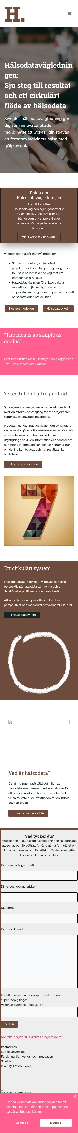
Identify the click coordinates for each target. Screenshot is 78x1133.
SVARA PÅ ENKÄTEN (42, 236)
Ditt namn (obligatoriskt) (17, 865)
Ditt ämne (8, 907)
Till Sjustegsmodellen (23, 464)
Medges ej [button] (22, 1122)
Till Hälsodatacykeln (22, 614)
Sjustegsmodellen (21, 308)
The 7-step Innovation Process (25, 363)
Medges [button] (55, 1122)
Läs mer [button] (38, 1111)
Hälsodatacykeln (58, 308)
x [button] (74, 1096)
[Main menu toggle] (70, 13)
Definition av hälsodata (28, 813)
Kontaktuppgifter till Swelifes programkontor (31, 1037)
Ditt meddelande (12, 929)
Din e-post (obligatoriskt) (18, 886)
